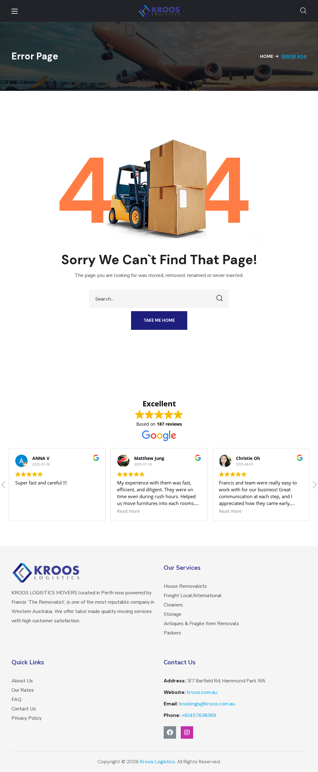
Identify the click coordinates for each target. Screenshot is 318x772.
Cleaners (173, 604)
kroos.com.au (202, 692)
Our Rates (22, 690)
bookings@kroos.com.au (207, 703)
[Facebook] (170, 732)
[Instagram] (187, 732)
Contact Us (23, 708)
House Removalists (185, 586)
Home (266, 56)
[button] (303, 11)
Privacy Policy (26, 718)
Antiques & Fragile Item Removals (201, 623)
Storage (172, 614)
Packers (172, 632)
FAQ (16, 699)
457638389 (199, 715)
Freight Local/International (193, 595)
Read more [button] (128, 511)
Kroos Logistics (157, 761)
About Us (22, 680)
